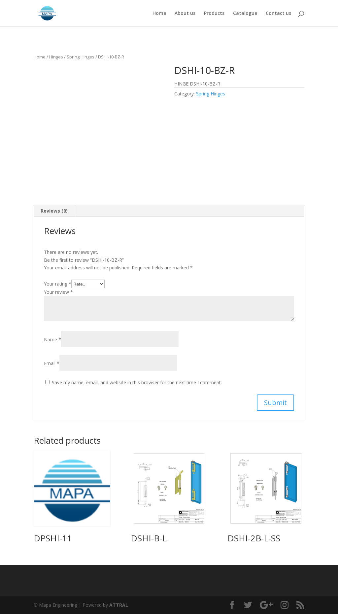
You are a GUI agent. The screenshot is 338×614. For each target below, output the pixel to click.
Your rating (57, 284)
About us (185, 13)
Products (214, 13)
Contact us (278, 13)
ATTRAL (118, 605)
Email (51, 363)
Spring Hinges (80, 57)
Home (159, 13)
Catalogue (245, 13)
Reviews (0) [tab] (54, 211)
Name (52, 339)
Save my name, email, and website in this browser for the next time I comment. (137, 382)
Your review (58, 292)
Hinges (56, 57)
